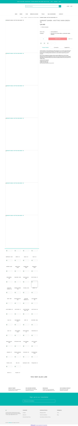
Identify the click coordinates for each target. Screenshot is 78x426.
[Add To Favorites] (51, 43)
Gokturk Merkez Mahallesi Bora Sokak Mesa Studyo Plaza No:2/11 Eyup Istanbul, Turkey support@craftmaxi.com (13, 413)
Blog (58, 414)
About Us (24, 414)
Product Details (45, 47)
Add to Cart (57, 38)
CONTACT (61, 14)
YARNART (52, 34)
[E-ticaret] (39, 425)
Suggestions (67, 47)
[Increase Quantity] (46, 39)
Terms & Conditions (43, 414)
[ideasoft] (33, 425)
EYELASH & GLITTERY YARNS (56, 33)
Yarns (58, 412)
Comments (56, 47)
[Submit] (54, 401)
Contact (24, 412)
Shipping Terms (43, 412)
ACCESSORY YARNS (66, 33)
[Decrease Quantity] (41, 39)
